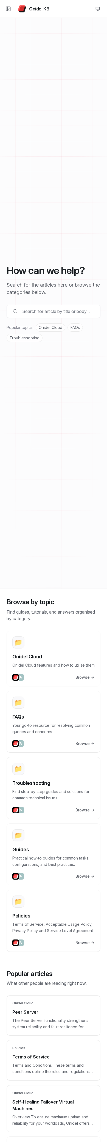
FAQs (75, 327)
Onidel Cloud (50, 327)
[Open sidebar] (8, 9)
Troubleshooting (25, 338)
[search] (57, 311)
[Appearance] (98, 9)
